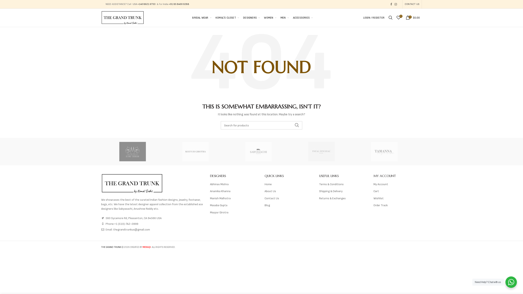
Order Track (380, 205)
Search (297, 125)
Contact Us (412, 4)
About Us (270, 191)
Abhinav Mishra (219, 184)
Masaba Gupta (218, 205)
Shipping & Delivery (331, 191)
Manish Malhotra (220, 198)
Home (268, 184)
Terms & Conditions (331, 184)
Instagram (395, 4)
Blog (267, 205)
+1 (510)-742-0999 (126, 224)
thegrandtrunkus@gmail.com (131, 229)
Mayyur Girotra (219, 212)
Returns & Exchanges (332, 198)
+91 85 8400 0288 (179, 4)
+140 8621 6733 (146, 4)
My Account (380, 184)
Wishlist (378, 198)
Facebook (391, 4)
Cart (376, 191)
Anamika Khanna (220, 191)
